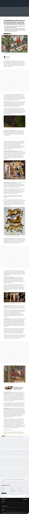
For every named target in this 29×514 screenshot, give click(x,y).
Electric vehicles (21, 491)
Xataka (2, 502)
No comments (6, 33)
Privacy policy (7, 510)
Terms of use (10, 510)
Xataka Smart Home (19, 502)
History (18, 436)
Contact (14, 510)
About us (3, 510)
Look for (26, 496)
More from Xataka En (15, 386)
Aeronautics (12, 488)
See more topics (4, 493)
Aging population (13, 491)
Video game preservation (14, 490)
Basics (20, 488)
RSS (4, 481)
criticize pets (21, 393)
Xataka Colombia (9, 507)
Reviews (3, 487)
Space (20, 487)
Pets (15, 436)
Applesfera (24, 502)
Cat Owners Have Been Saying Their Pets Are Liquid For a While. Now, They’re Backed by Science (18, 388)
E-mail (11, 33)
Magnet (10, 436)
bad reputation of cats (13, 395)
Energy (11, 487)
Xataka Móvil (8, 502)
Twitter (9, 33)
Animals (13, 436)
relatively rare (17, 242)
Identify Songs (22, 479)
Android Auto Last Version (17, 479)
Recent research (16, 277)
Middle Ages (21, 436)
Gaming (2, 491)
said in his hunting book (19, 334)
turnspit (18, 286)
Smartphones (3, 488)
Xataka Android (13, 502)
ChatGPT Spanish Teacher (10, 479)
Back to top (24, 499)
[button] (8, 56)
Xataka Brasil (18, 507)
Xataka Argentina (14, 507)
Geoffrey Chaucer (21, 152)
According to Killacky (12, 318)
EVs (2, 490)
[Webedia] (3, 499)
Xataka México (3, 507)
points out (5, 146)
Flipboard (10, 33)
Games (20, 490)
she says (24, 406)
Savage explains (11, 400)
